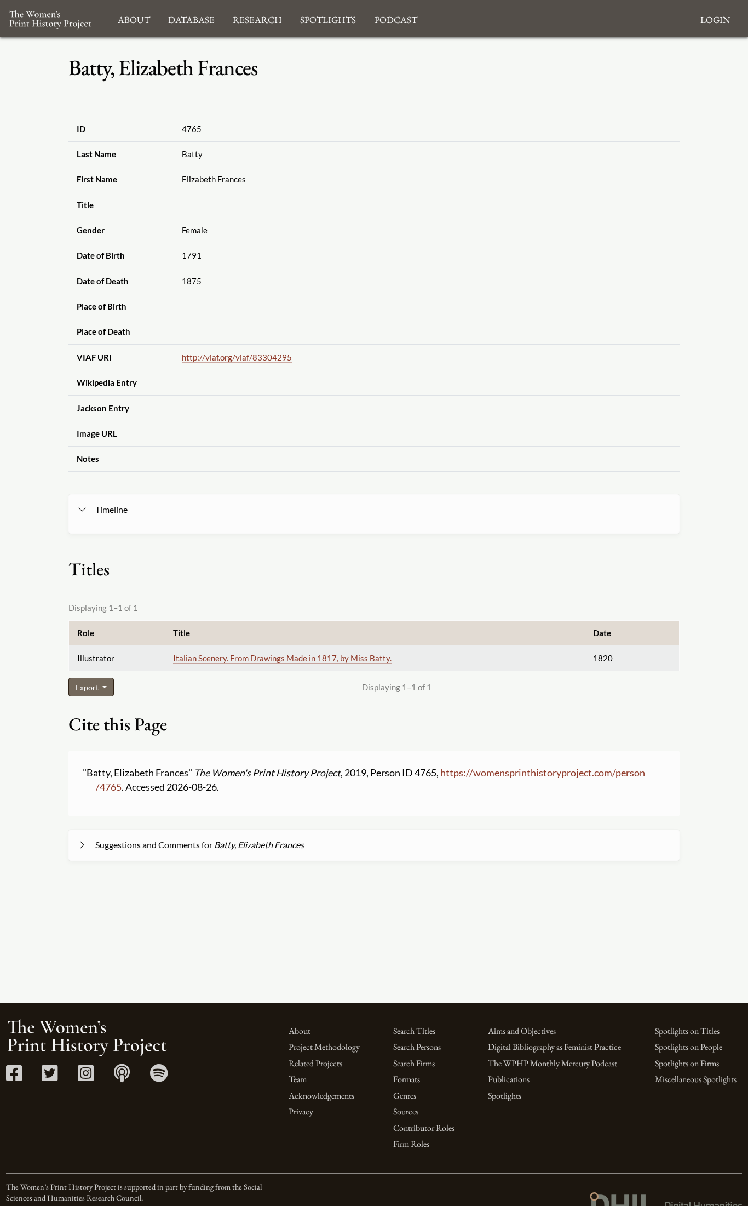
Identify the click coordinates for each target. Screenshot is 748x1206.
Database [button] (191, 18)
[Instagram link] (86, 1077)
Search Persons (417, 1047)
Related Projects (315, 1063)
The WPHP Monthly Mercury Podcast (552, 1063)
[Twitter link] (49, 1077)
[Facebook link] (14, 1077)
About (299, 1031)
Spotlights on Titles (687, 1031)
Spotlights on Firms (687, 1063)
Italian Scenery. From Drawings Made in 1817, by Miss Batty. (282, 658)
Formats (406, 1079)
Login (715, 18)
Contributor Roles (423, 1128)
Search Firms (414, 1063)
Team (298, 1079)
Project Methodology (324, 1047)
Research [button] (257, 18)
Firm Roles (411, 1144)
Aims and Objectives (522, 1031)
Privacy (301, 1111)
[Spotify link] (159, 1077)
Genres (404, 1095)
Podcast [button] (396, 18)
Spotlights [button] (328, 18)
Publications (509, 1079)
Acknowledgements (321, 1095)
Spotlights (504, 1095)
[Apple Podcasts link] (122, 1077)
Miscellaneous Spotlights (696, 1079)
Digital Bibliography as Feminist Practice (554, 1047)
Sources (405, 1111)
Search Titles (414, 1031)
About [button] (134, 18)
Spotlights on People (688, 1047)
